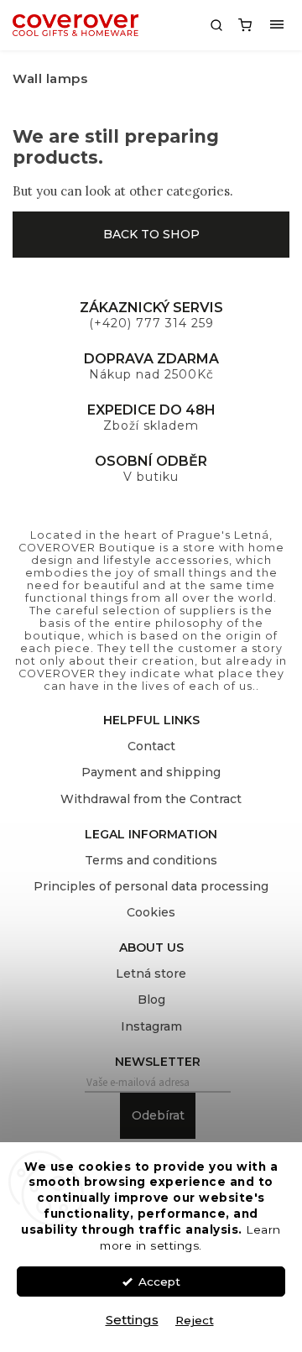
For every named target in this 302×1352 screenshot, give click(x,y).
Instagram (151, 1026)
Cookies (151, 912)
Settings (132, 1320)
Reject (194, 1320)
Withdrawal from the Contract (151, 799)
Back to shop (151, 234)
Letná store (151, 973)
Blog (151, 999)
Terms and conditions (151, 860)
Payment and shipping (151, 772)
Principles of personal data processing (151, 886)
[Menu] (277, 25)
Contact (151, 746)
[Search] (216, 25)
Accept (159, 1281)
